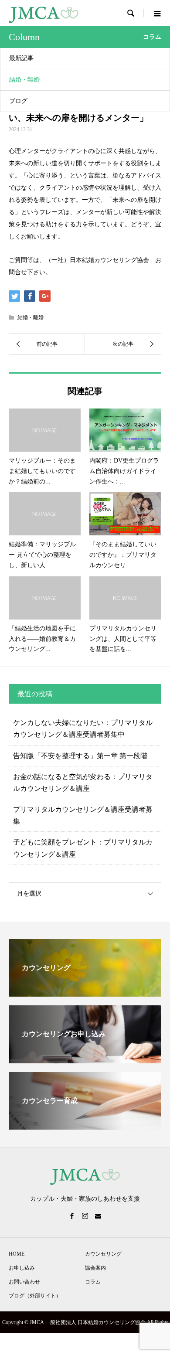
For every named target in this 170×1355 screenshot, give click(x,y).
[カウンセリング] (85, 993)
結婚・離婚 (24, 79)
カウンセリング (103, 1254)
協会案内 (95, 1268)
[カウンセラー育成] (85, 1126)
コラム (93, 1282)
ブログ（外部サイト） (35, 1296)
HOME (16, 1254)
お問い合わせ (24, 1282)
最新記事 (21, 58)
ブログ (18, 101)
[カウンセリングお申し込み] (85, 1059)
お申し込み (22, 1268)
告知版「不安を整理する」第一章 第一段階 (80, 755)
